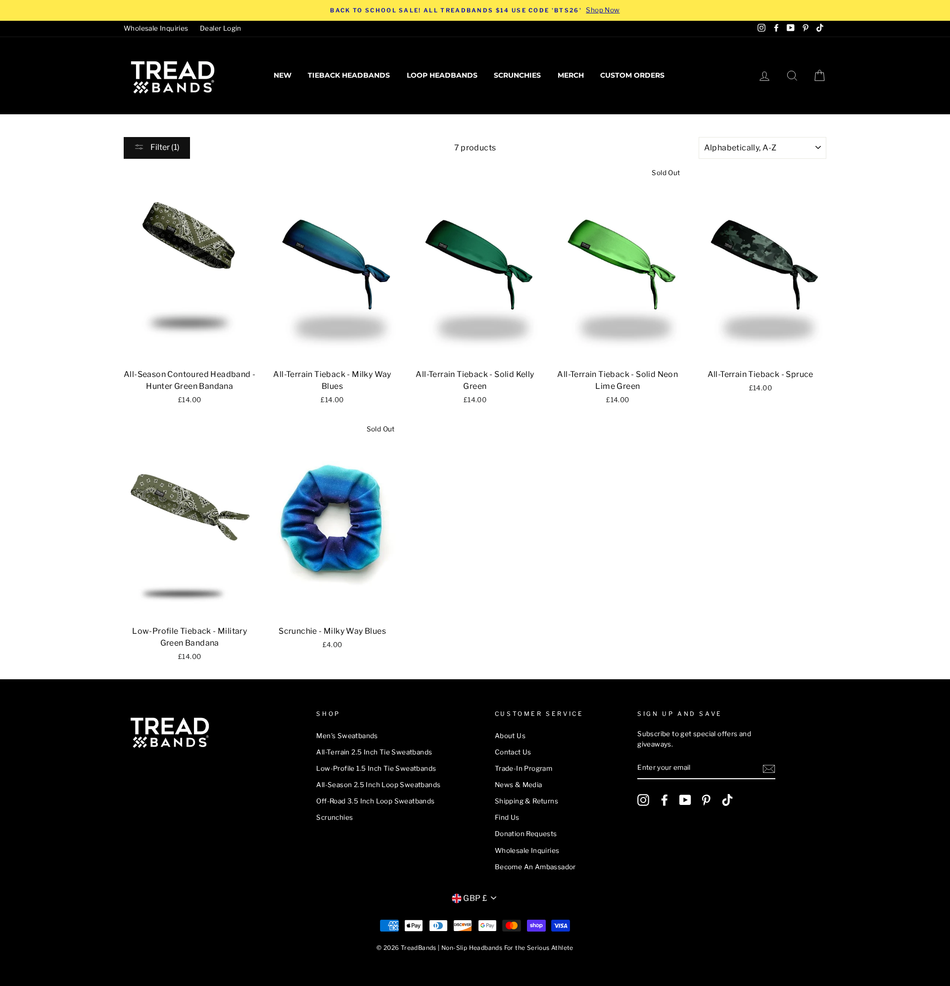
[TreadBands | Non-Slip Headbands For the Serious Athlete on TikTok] (727, 800)
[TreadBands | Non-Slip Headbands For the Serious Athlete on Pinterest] (706, 800)
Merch (571, 75)
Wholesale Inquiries (156, 28)
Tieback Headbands (349, 75)
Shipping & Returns (526, 801)
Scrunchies (517, 75)
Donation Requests (526, 834)
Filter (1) (164, 147)
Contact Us (513, 752)
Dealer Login (220, 28)
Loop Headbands (442, 75)
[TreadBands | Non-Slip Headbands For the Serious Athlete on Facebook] (664, 800)
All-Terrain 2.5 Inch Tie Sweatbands (374, 752)
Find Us (507, 817)
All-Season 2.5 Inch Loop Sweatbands (378, 785)
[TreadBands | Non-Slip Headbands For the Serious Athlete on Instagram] (643, 800)
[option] (475, 10)
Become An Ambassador (535, 867)
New (282, 75)
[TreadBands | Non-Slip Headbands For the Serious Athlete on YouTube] (685, 800)
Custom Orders (632, 75)
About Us (510, 736)
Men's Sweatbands (347, 736)
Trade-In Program (523, 768)
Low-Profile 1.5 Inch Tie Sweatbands (376, 768)
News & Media (518, 785)
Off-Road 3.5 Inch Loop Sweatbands (375, 801)
